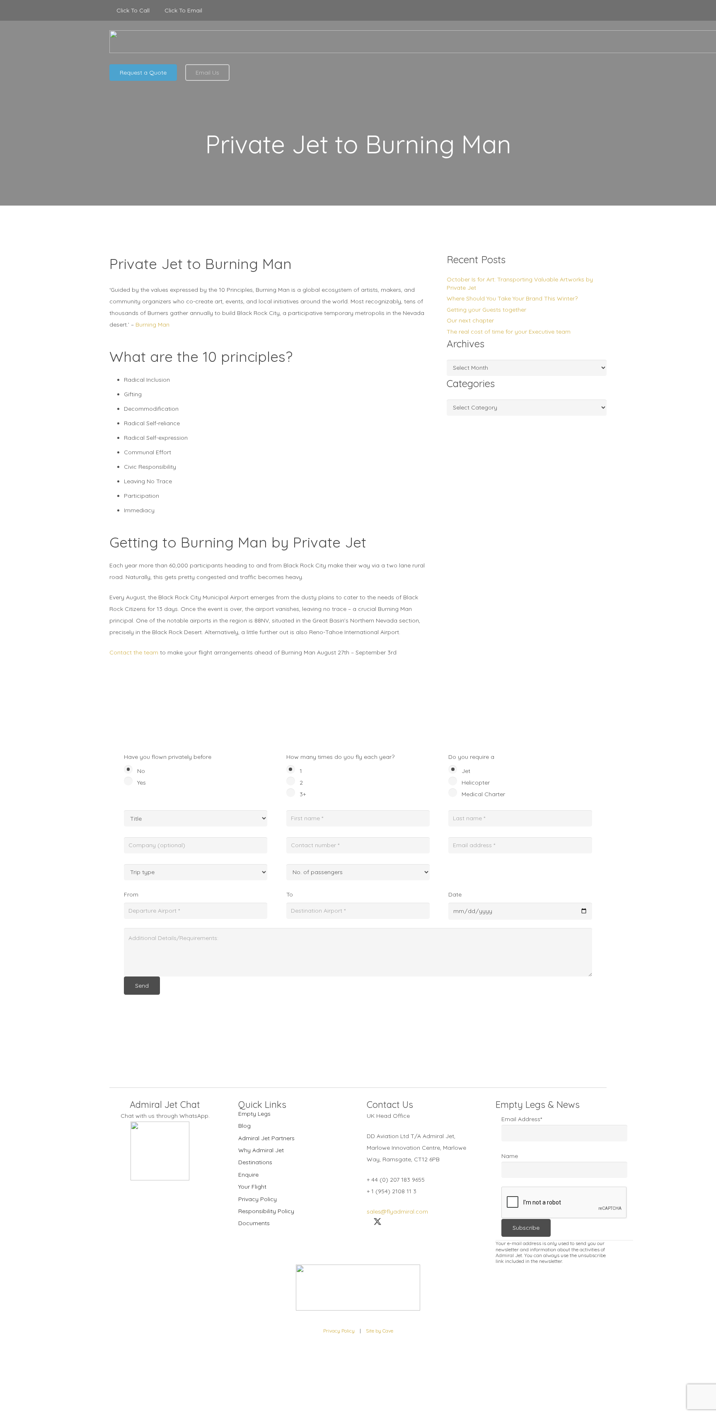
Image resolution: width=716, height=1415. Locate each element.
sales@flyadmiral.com (397, 1211)
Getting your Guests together (486, 309)
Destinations (255, 1162)
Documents (254, 1223)
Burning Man (152, 324)
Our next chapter (470, 320)
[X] (582, 10)
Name (509, 1156)
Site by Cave (379, 1331)
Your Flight (252, 1186)
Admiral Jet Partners (266, 1138)
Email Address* (521, 1119)
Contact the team (133, 652)
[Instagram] (601, 10)
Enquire (248, 1174)
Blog (244, 1125)
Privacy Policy (257, 1199)
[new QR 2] (160, 1151)
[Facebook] (563, 10)
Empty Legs (254, 1113)
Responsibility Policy (266, 1211)
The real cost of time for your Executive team (509, 331)
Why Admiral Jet (261, 1150)
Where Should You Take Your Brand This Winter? (512, 298)
